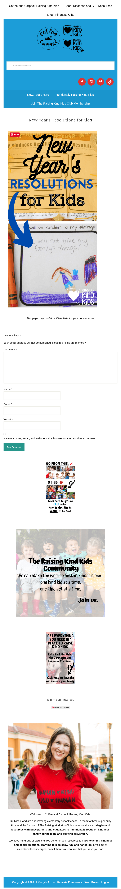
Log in (105, 882)
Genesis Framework (69, 882)
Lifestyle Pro (44, 882)
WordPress (92, 882)
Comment (10, 349)
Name (8, 389)
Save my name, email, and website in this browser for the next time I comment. (50, 438)
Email (8, 404)
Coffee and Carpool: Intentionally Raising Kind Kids (60, 38)
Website (8, 419)
